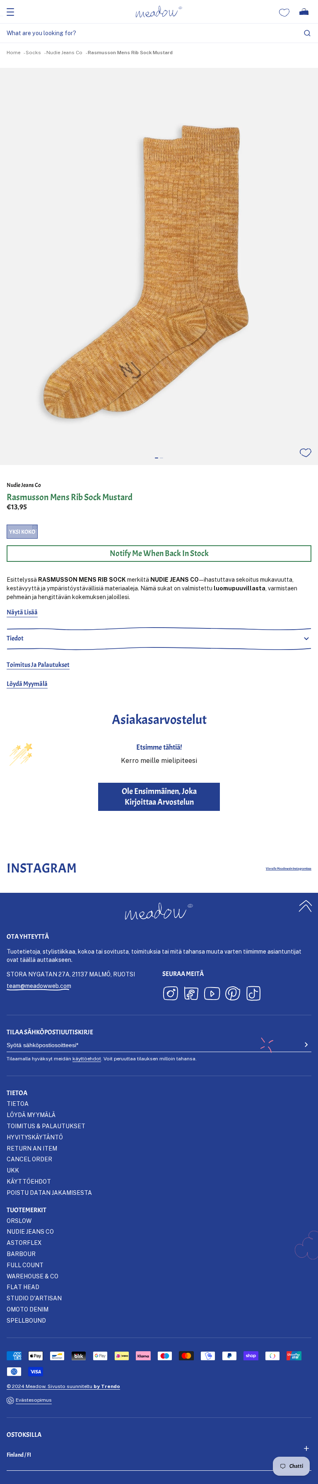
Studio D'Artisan (34, 1298)
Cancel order (29, 1159)
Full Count (25, 1264)
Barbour (21, 1253)
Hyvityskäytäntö (35, 1137)
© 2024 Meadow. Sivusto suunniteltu (63, 1386)
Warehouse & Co (32, 1276)
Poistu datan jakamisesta (49, 1192)
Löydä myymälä (27, 684)
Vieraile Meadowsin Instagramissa (288, 868)
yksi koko (22, 531)
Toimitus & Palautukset (46, 1125)
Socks (33, 52)
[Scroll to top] (305, 906)
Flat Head (23, 1286)
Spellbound (26, 1320)
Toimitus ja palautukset (38, 665)
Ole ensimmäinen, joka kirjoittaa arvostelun (159, 796)
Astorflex (24, 1242)
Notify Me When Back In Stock (159, 553)
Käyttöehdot (29, 1181)
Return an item (32, 1148)
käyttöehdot (86, 1058)
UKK (13, 1170)
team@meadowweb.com (39, 985)
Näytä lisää (22, 612)
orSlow (19, 1220)
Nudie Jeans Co (64, 52)
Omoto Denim (27, 1309)
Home (13, 52)
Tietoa (18, 1103)
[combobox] (159, 33)
